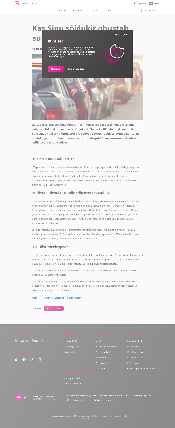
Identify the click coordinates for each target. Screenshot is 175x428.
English (116, 35)
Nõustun (56, 68)
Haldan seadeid (75, 68)
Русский (125, 35)
